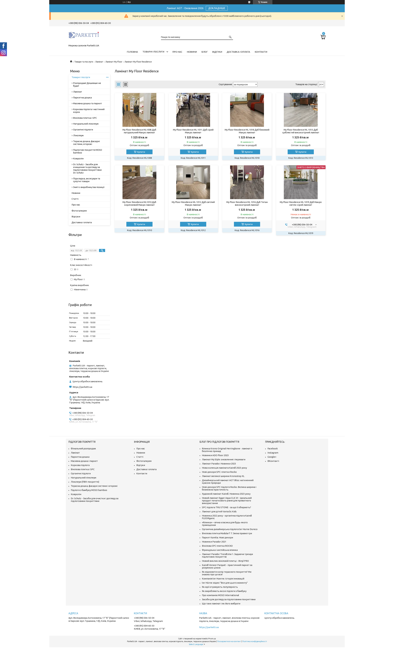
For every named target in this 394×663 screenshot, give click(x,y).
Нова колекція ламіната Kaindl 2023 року (224, 467)
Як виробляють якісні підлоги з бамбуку (224, 591)
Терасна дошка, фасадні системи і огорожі (94, 486)
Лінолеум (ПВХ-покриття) (85, 481)
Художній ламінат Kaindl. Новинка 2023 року (226, 493)
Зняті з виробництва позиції (88, 187)
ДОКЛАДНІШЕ (216, 8)
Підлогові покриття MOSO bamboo (87, 151)
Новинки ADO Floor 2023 (215, 455)
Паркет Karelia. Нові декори (217, 537)
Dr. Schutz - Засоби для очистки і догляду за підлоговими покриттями (94, 499)
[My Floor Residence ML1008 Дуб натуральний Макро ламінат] (139, 110)
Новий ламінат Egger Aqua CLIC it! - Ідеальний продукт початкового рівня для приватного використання (227, 500)
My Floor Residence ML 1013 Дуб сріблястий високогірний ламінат (300, 131)
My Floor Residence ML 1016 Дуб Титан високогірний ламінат (247, 203)
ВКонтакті (273, 461)
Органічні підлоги (83, 129)
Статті (75, 198)
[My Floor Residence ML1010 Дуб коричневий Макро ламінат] (139, 182)
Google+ (271, 456)
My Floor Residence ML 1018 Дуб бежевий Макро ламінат (247, 131)
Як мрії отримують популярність (220, 587)
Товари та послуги (83, 61)
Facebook (272, 448)
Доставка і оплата (238, 51)
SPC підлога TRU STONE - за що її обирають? (226, 507)
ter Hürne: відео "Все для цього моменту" (225, 582)
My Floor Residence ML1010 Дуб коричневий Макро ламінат (139, 203)
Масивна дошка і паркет (84, 461)
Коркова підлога (80, 465)
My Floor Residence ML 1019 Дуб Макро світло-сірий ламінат (301, 203)
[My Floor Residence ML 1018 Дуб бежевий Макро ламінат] (247, 110)
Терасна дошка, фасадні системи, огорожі (86, 142)
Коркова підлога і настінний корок (89, 110)
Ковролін (78, 158)
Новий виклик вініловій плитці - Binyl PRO (225, 561)
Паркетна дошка (82, 97)
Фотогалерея (79, 210)
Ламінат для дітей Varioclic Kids (219, 511)
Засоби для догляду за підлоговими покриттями (228, 599)
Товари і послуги (153, 51)
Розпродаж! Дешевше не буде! (87, 84)
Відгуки (217, 51)
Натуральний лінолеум (85, 123)
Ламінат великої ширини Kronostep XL (223, 476)
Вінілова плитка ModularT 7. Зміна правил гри (227, 533)
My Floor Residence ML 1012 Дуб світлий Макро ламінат (193, 203)
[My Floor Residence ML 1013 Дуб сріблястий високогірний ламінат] (301, 110)
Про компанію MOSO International (220, 595)
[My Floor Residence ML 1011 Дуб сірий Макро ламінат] (193, 110)
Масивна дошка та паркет (87, 103)
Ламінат (99, 61)
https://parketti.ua (82, 387)
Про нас (177, 51)
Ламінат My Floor (113, 61)
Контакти (261, 51)
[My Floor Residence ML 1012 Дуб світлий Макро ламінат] (193, 182)
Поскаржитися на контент (229, 641)
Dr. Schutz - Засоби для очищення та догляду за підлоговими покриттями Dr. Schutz (87, 168)
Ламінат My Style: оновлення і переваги (223, 459)
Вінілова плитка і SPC (85, 118)
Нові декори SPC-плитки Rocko (219, 472)
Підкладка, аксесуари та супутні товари (86, 180)
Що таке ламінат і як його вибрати (221, 603)
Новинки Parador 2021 (214, 541)
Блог (204, 51)
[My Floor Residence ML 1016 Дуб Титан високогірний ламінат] (247, 182)
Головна (132, 51)
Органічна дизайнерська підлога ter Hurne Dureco (229, 529)
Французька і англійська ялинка (220, 550)
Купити (141, 152)
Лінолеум (78, 135)
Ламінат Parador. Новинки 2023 (219, 463)
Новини (192, 51)
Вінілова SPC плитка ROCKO (217, 545)
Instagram (272, 452)
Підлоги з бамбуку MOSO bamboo (89, 490)
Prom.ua (212, 639)
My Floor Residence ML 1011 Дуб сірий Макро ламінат (193, 131)
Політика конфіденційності (254, 641)
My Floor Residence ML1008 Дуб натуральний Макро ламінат (139, 131)
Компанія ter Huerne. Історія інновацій (223, 578)
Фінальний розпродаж (83, 448)
